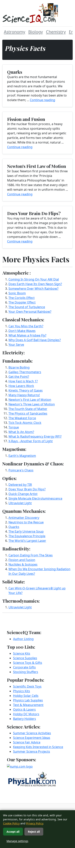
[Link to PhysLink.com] (32, 779)
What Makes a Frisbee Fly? (27, 335)
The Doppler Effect (22, 302)
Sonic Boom (17, 293)
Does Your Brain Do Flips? (27, 489)
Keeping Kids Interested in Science (38, 747)
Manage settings (17, 841)
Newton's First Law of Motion (29, 400)
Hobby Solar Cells (25, 696)
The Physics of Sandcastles (27, 413)
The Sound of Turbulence (26, 307)
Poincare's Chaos (20, 470)
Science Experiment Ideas (31, 738)
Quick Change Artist (23, 494)
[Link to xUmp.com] (20, 766)
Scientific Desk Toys (27, 686)
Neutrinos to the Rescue (26, 522)
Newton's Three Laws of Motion (31, 404)
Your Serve (16, 344)
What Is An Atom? (21, 432)
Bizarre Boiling (19, 367)
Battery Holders (24, 719)
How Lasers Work (21, 386)
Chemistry (56, 32)
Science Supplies (25, 658)
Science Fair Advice (26, 742)
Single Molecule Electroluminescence (35, 498)
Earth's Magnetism (22, 456)
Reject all (34, 831)
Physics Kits (21, 691)
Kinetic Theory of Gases (25, 390)
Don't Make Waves (22, 331)
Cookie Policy (11, 823)
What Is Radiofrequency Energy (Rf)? (35, 436)
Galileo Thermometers (24, 372)
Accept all (13, 831)
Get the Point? (18, 377)
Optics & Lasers (24, 709)
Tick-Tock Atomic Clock (24, 423)
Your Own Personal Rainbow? (29, 311)
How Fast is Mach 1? (23, 381)
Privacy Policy (34, 823)
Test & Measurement (28, 705)
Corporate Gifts (24, 667)
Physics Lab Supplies (28, 700)
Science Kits (21, 653)
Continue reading (42, 100)
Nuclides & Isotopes (23, 564)
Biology (35, 32)
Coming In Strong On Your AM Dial (33, 279)
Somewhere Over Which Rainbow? (33, 288)
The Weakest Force (22, 418)
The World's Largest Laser (27, 541)
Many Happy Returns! (24, 395)
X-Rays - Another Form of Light (30, 441)
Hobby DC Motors (26, 714)
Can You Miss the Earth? (25, 326)
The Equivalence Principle (26, 536)
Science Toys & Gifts (27, 663)
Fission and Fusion (21, 560)
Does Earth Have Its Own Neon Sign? (35, 284)
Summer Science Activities (32, 733)
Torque (13, 427)
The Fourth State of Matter (27, 409)
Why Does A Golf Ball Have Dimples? (34, 340)
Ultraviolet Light (20, 503)
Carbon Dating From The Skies (30, 555)
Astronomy (14, 32)
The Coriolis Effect (21, 298)
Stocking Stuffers (25, 672)
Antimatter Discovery (23, 518)
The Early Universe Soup (26, 531)
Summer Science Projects (31, 751)
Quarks (13, 527)
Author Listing (23, 639)
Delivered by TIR (20, 485)
